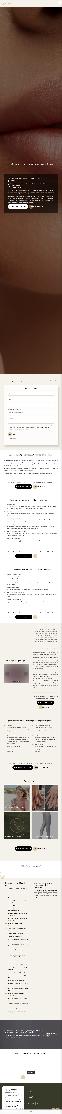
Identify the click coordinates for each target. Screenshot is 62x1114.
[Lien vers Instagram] (24, 1103)
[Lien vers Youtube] (33, 1103)
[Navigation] (59, 2)
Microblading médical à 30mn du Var (17, 952)
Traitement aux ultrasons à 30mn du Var (18, 964)
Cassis (35, 892)
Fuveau (55, 892)
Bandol (45, 892)
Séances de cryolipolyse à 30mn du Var (17, 1008)
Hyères (50, 892)
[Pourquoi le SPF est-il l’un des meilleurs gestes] (52, 1066)
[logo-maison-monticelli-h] (8, 3)
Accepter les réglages (11, 1095)
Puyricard (48, 895)
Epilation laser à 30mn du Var (15, 936)
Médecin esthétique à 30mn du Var (16, 980)
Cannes (36, 897)
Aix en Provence (47, 890)
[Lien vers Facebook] (29, 1103)
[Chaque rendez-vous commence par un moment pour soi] (10, 1066)
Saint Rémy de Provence (45, 893)
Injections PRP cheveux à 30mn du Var (17, 905)
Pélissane (42, 895)
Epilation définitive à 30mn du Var (16, 933)
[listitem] (31, 1112)
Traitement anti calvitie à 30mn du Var (17, 893)
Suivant (26, 674)
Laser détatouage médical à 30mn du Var (18, 949)
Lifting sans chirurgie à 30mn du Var (17, 972)
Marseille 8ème (38, 890)
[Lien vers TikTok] (38, 1103)
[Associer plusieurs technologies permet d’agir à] (24, 1066)
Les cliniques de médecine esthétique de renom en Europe (16, 670)
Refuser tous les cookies (12, 1101)
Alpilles (36, 893)
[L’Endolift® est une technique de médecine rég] (38, 1066)
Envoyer (12, 434)
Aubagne (54, 890)
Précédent (7, 674)
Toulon (40, 892)
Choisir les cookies (11, 1106)
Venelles (55, 895)
